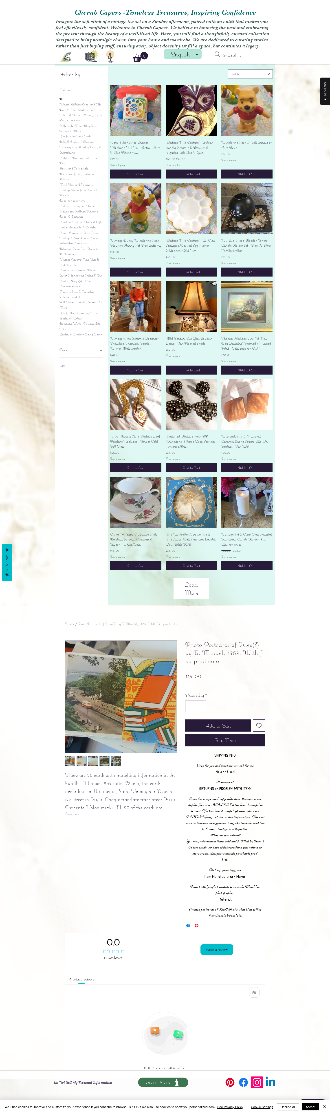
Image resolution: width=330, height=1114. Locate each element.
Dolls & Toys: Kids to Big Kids (80, 110)
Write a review (217, 950)
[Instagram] (257, 1082)
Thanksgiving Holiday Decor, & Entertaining (80, 149)
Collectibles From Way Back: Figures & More (78, 128)
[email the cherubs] (65, 57)
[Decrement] (190, 706)
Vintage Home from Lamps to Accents (78, 192)
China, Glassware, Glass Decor (79, 233)
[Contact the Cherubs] (110, 57)
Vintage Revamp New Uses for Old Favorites (79, 262)
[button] (140, 57)
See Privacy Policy (230, 1107)
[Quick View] (135, 110)
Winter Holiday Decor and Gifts (80, 104)
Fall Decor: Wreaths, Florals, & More (80, 305)
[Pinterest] (230, 1082)
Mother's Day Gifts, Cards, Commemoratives (76, 283)
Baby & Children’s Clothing (76, 142)
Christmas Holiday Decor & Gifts (80, 222)
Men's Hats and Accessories (77, 185)
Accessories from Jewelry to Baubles (76, 176)
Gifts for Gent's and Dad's (75, 136)
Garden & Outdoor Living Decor (80, 334)
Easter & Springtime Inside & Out (80, 275)
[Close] (324, 1106)
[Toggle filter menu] (254, 992)
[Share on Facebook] (188, 925)
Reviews (7, 562)
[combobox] (250, 73)
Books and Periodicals (73, 168)
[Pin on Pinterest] (196, 925)
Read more (72, 814)
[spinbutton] (195, 706)
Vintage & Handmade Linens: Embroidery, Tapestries (79, 241)
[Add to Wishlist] (259, 725)
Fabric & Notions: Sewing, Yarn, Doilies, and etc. (81, 117)
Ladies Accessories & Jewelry (77, 227)
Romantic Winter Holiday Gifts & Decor (80, 326)
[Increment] (200, 706)
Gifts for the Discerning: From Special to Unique (78, 315)
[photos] (92, 55)
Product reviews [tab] (81, 979)
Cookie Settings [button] (262, 1107)
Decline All (288, 1107)
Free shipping (117, 165)
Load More (191, 588)
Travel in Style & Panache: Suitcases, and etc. (76, 294)
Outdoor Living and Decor (76, 206)
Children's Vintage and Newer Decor (78, 160)
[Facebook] (243, 1082)
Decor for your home (72, 201)
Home (69, 624)
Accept (310, 1107)
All (61, 99)
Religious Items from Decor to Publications (78, 251)
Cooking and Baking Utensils (78, 270)
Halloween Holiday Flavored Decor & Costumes (78, 214)
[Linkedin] (270, 1082)
